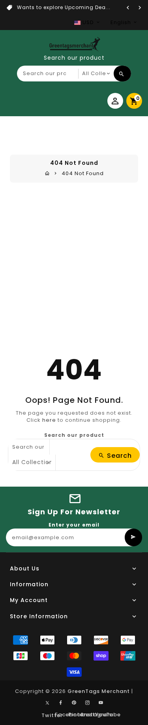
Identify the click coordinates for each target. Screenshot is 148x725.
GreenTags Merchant (98, 691)
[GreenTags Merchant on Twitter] (47, 702)
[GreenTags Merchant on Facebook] (61, 703)
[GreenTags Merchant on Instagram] (88, 703)
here (49, 420)
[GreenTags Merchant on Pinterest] (74, 703)
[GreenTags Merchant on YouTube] (101, 703)
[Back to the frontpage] (47, 173)
